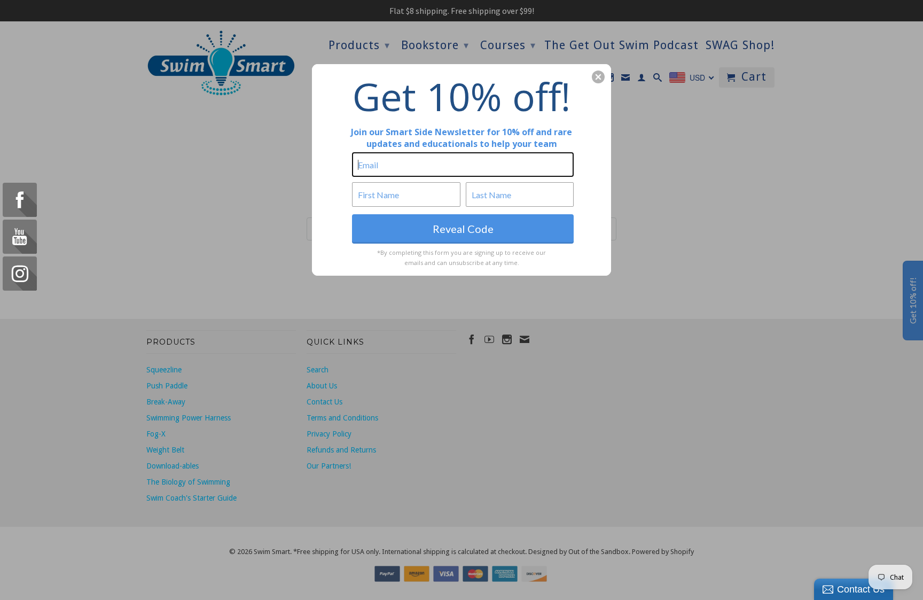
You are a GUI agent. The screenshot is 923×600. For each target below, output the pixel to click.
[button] (598, 77)
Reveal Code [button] (463, 228)
